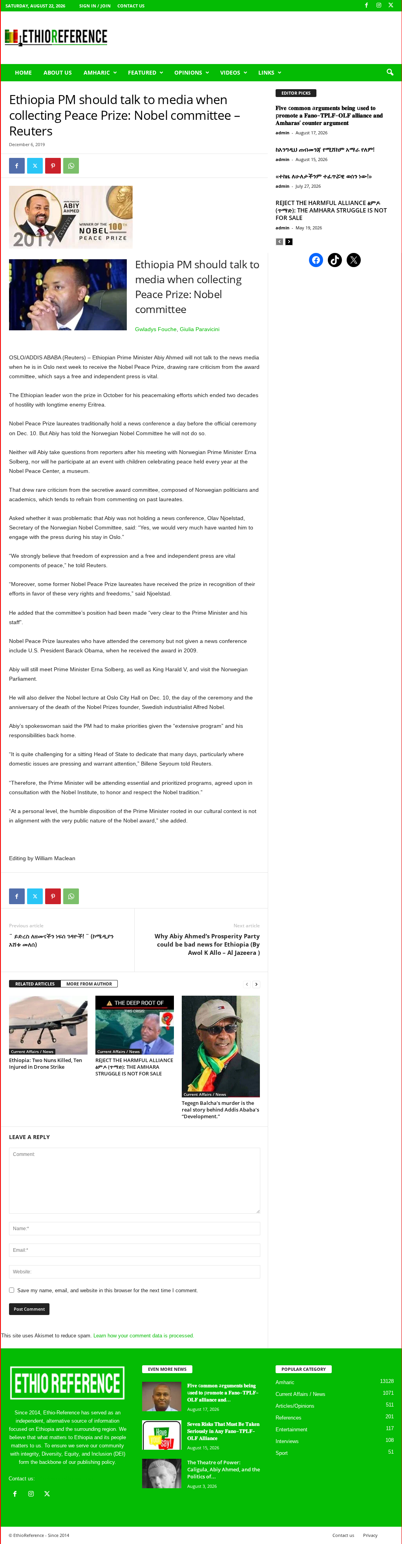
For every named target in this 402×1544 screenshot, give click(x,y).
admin (282, 133)
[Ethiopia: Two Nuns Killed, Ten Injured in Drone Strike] (48, 1025)
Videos (230, 72)
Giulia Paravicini (199, 329)
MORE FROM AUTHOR (89, 984)
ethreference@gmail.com (65, 1479)
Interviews (287, 1441)
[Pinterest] (53, 166)
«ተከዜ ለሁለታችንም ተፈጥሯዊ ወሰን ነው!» (324, 176)
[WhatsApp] (71, 166)
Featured (142, 72)
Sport (282, 1453)
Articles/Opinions (295, 1406)
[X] (391, 5)
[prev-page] (247, 984)
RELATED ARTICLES (35, 984)
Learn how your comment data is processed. (143, 1336)
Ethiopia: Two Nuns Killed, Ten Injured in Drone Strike (45, 1063)
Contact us (130, 6)
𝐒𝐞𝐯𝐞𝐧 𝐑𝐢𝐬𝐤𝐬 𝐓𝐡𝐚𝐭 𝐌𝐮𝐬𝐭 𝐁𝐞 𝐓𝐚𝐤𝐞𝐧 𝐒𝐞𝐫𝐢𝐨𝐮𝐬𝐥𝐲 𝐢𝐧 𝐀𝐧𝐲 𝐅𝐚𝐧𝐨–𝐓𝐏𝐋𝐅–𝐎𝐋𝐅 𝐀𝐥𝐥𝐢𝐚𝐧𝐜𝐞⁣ (223, 1430)
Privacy (370, 1535)
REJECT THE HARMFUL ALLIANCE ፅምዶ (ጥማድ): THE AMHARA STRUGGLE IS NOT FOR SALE (134, 1067)
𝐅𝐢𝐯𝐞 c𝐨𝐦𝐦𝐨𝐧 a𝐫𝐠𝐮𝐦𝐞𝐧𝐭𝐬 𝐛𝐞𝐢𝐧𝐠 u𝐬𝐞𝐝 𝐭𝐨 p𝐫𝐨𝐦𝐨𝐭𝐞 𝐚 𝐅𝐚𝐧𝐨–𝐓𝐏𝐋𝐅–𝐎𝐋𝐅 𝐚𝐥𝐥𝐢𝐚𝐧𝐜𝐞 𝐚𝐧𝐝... (223, 1392)
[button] (389, 72)
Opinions (188, 72)
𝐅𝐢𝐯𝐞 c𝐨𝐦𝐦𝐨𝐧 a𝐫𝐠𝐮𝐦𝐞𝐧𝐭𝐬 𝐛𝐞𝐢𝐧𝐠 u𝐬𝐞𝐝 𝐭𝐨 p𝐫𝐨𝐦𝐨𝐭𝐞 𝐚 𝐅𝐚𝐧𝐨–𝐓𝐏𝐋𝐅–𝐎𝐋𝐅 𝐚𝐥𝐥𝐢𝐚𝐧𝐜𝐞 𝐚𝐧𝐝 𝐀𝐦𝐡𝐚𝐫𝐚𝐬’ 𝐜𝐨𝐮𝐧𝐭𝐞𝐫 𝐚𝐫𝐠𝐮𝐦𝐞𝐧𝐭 (329, 115)
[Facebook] (366, 5)
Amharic (97, 72)
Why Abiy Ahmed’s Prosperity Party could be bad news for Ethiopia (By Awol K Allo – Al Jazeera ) (207, 944)
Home (23, 72)
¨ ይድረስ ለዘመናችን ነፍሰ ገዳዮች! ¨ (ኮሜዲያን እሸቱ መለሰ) (61, 940)
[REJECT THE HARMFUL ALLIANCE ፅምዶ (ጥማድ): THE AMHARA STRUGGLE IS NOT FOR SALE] (134, 1025)
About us (58, 72)
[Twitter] (35, 166)
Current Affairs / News (32, 1051)
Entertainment (291, 1429)
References (289, 1418)
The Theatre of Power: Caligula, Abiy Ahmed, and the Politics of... (223, 1469)
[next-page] (256, 984)
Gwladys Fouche (156, 329)
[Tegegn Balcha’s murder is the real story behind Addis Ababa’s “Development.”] (221, 1046)
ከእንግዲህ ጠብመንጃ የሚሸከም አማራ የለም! (325, 149)
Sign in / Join (95, 6)
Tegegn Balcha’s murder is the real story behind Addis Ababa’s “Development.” (220, 1109)
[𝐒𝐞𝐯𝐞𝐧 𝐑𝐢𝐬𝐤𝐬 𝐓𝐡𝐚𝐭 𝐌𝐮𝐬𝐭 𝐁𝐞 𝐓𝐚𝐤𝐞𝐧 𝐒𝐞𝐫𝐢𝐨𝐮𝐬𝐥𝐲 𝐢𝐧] (161, 1435)
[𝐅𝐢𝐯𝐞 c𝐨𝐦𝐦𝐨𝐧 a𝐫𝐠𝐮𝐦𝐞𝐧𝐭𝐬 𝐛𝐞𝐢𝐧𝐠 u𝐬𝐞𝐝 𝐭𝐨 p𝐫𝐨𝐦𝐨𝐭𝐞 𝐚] (161, 1396)
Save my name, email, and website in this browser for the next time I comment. (107, 1290)
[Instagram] (379, 5)
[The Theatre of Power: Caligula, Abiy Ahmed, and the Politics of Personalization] (161, 1473)
